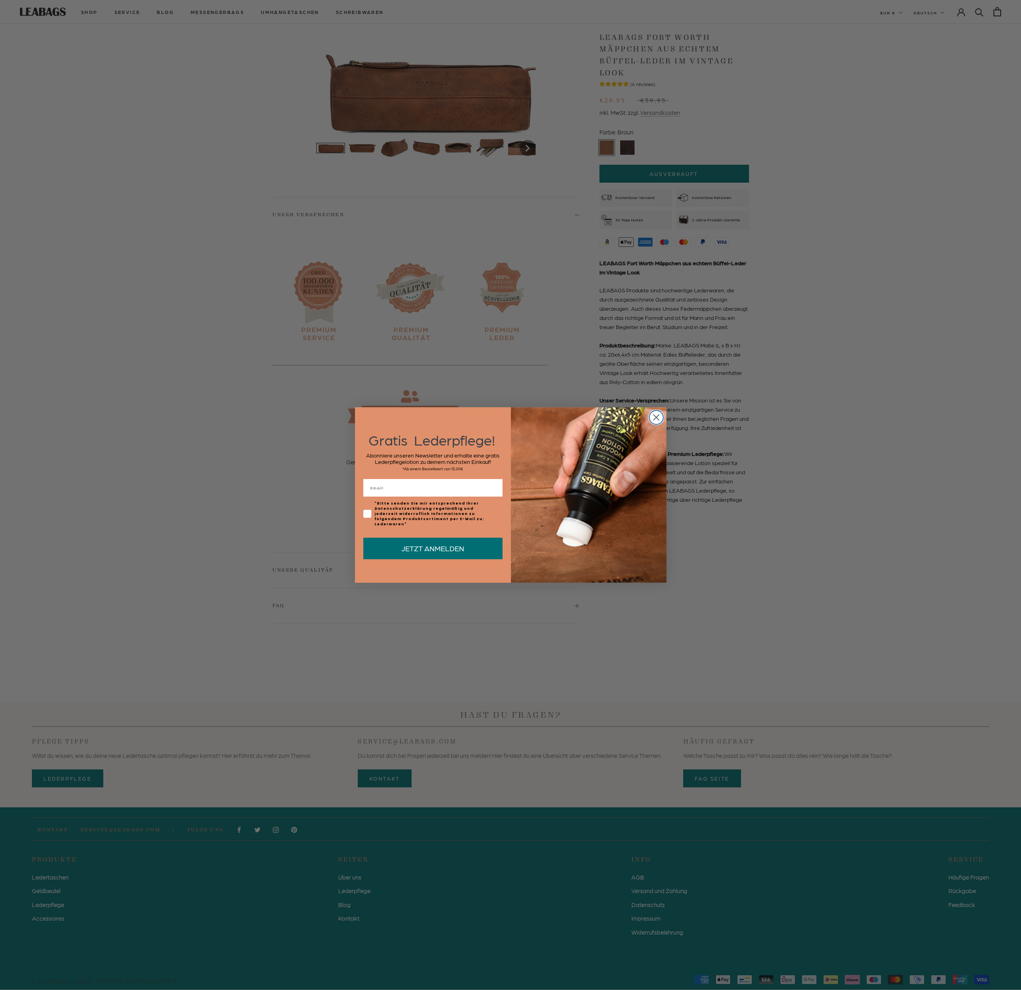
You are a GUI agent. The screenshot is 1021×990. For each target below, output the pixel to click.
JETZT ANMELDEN (432, 548)
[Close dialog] (656, 417)
